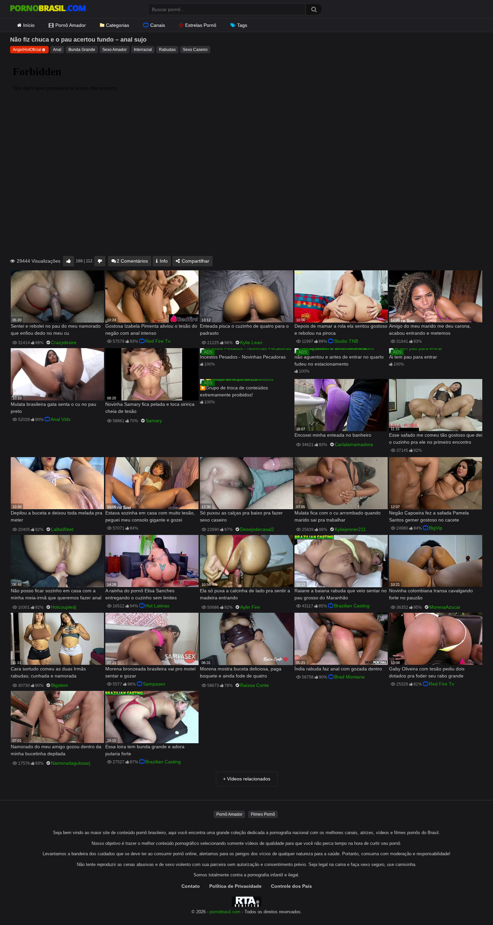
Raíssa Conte (254, 685)
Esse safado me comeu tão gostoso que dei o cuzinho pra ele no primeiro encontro (435, 438)
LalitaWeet (62, 529)
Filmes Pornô (263, 814)
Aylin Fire (250, 607)
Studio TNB (346, 341)
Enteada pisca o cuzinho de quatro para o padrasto (244, 329)
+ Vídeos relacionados (246, 778)
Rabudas (167, 49)
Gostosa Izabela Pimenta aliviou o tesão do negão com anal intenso (151, 329)
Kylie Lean (251, 342)
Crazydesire (63, 342)
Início (29, 25)
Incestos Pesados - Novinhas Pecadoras (243, 357)
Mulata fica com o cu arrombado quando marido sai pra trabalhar (337, 516)
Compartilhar (194, 261)
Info (163, 261)
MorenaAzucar (444, 607)
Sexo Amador (114, 49)
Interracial (143, 49)
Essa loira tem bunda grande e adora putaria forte (144, 750)
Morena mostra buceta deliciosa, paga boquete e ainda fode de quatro (240, 672)
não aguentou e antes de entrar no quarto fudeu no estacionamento (339, 360)
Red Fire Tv (157, 341)
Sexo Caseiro (195, 49)
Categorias (117, 25)
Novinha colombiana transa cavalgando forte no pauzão (431, 594)
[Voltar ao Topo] (470, 905)
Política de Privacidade (235, 886)
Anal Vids (60, 419)
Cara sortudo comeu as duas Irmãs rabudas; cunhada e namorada (48, 672)
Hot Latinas (157, 605)
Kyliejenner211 (350, 529)
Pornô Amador (70, 25)
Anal (57, 49)
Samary (154, 420)
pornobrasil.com (225, 912)
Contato (190, 886)
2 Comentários (132, 261)
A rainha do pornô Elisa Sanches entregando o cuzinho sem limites (141, 594)
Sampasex (154, 684)
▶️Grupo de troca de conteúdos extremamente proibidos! (234, 391)
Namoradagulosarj (70, 763)
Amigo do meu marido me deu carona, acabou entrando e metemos (430, 329)
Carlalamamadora (354, 444)
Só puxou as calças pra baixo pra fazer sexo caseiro (241, 516)
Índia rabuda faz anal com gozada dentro (338, 668)
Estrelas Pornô (200, 25)
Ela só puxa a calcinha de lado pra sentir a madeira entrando (245, 594)
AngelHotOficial (27, 49)
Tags (242, 25)
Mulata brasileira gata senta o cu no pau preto (53, 407)
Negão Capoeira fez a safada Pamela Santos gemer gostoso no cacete (429, 516)
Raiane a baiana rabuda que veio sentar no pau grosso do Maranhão (340, 594)
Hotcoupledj (63, 607)
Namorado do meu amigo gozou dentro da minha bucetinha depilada (56, 750)
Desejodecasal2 (257, 529)
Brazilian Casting (352, 605)
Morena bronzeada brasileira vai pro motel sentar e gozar (150, 672)
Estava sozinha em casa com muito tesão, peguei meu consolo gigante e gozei (150, 516)
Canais (157, 25)
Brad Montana (349, 676)
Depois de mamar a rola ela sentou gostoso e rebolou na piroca (340, 329)
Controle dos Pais (291, 886)
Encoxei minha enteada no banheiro (332, 435)
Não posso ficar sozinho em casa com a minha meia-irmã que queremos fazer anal (56, 594)
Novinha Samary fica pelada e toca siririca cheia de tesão (150, 407)
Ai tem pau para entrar (413, 357)
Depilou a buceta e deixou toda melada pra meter (56, 516)
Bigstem (59, 685)
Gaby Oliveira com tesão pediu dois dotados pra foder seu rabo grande (426, 672)
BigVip (435, 528)
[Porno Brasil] (48, 9)
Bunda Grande (81, 49)
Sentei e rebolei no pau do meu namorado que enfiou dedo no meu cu (56, 329)
